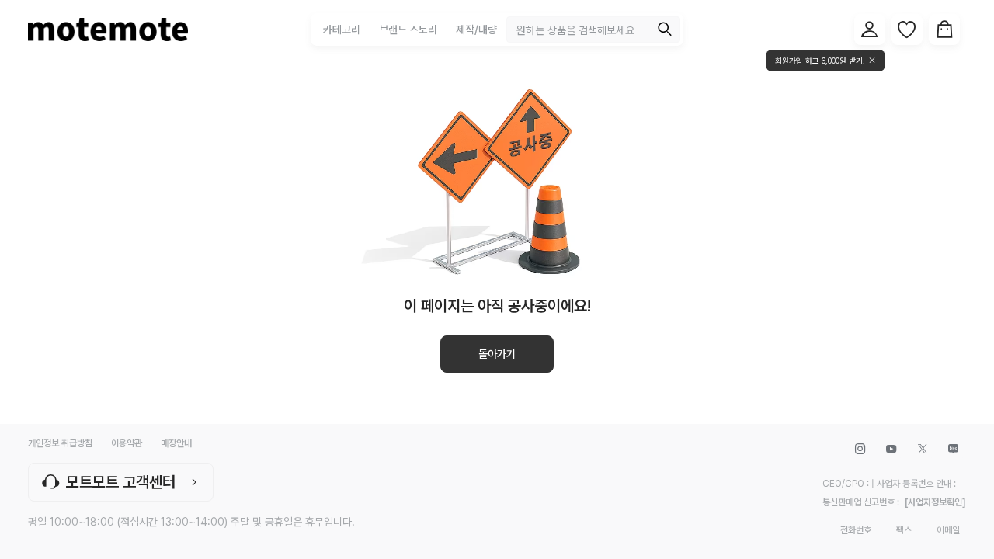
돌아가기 (497, 354)
